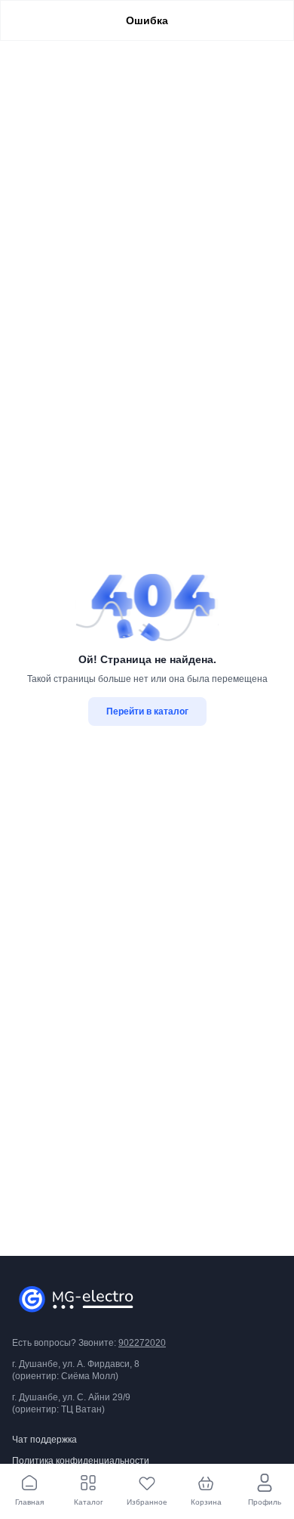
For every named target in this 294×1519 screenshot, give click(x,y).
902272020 (142, 1343)
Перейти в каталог (147, 711)
